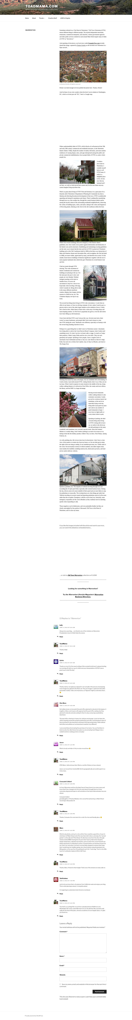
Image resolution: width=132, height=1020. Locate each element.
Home (27, 18)
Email (62, 965)
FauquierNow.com (94, 43)
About (34, 18)
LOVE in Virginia (65, 18)
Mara (61, 828)
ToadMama (63, 644)
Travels (41, 18)
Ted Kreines (64, 878)
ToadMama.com (41, 6)
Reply (61, 636)
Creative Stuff (52, 18)
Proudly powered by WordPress (34, 1015)
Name (62, 956)
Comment (64, 932)
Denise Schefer (81, 45)
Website (62, 975)
